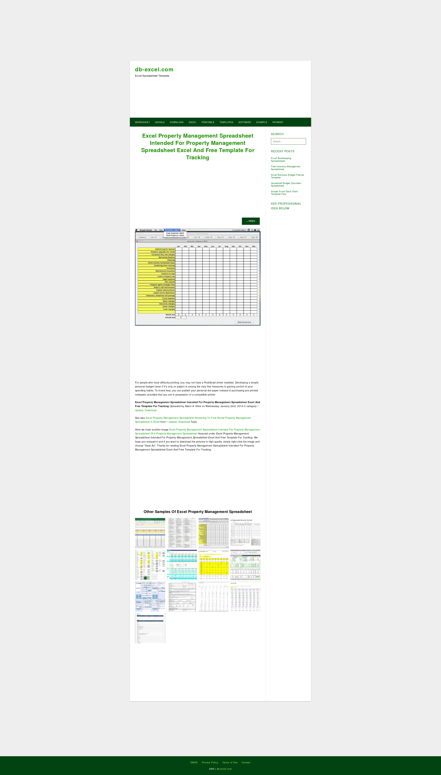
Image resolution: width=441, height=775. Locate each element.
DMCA (194, 762)
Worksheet (142, 122)
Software (244, 122)
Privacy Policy (210, 762)
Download (177, 122)
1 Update (171, 421)
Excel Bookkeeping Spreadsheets (281, 159)
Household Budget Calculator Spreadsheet (286, 184)
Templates (226, 122)
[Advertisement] (220, 31)
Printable (208, 122)
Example (261, 122)
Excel (192, 122)
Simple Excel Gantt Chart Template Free (284, 193)
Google (160, 122)
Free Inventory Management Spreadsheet (285, 168)
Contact (246, 762)
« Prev (250, 221)
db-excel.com (154, 69)
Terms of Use (230, 762)
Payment (278, 122)
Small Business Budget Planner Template (287, 176)
